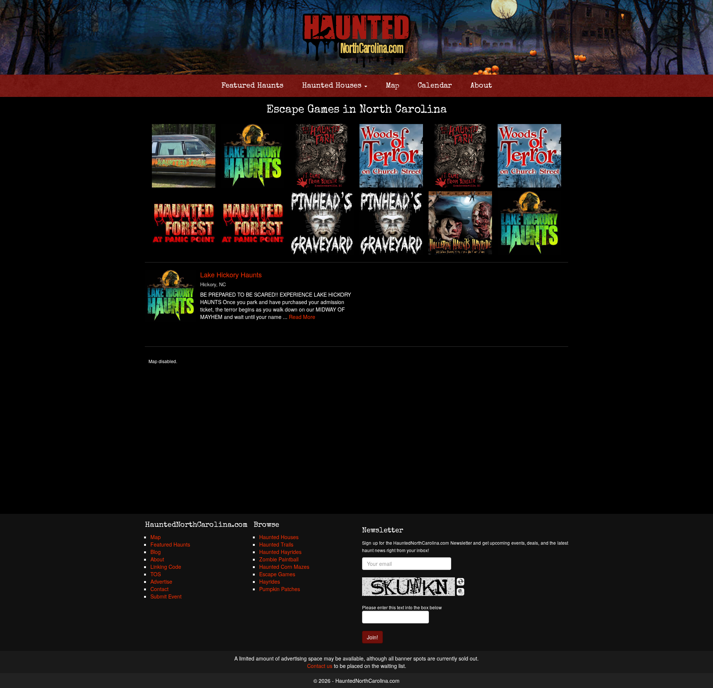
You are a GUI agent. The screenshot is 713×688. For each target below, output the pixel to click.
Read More (302, 316)
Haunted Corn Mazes (284, 566)
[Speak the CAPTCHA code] (460, 592)
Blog (155, 551)
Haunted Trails (276, 544)
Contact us (319, 665)
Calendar (435, 86)
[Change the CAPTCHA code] (460, 582)
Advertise (161, 581)
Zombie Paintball (279, 559)
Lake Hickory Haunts (231, 274)
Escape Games (277, 574)
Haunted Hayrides (280, 551)
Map (392, 86)
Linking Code (165, 566)
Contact (159, 589)
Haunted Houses (333, 86)
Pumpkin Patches (279, 589)
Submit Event (166, 596)
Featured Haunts (252, 86)
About (481, 86)
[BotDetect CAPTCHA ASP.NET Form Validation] (408, 586)
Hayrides (269, 581)
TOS (155, 574)
